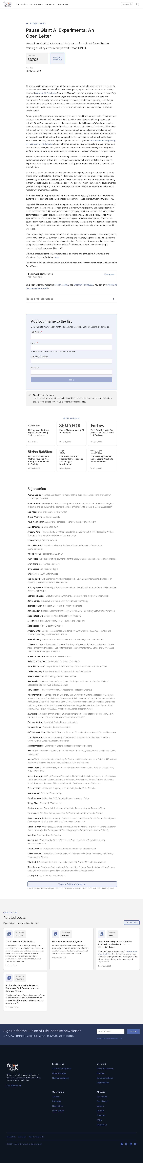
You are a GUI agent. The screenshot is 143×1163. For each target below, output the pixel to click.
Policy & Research (105, 1068)
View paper (109, 274)
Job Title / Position (39, 356)
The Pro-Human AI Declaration (20, 941)
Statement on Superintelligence (67, 941)
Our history (102, 1101)
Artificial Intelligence (61, 1068)
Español (123, 14)
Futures (100, 1073)
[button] (127, 4)
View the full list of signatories (72, 884)
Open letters (58, 1110)
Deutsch (123, 19)
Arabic (65, 285)
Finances (101, 1115)
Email (34, 343)
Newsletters (57, 1106)
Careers (100, 1106)
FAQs (99, 1120)
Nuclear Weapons (60, 1078)
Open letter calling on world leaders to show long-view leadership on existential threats (115, 944)
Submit (133, 1031)
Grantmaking (103, 1082)
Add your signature (57, 58)
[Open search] (138, 4)
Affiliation (35, 367)
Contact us (102, 1125)
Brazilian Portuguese (83, 285)
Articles (55, 1096)
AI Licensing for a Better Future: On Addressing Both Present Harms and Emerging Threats (23, 988)
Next (71, 380)
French (58, 285)
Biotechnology (59, 1073)
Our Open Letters (132, 922)
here (57, 257)
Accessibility (11, 1137)
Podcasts (56, 1101)
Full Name (36, 332)
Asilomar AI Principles (45, 93)
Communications (105, 1078)
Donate (100, 1110)
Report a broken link (36, 1137)
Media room (22, 1137)
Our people (102, 1096)
